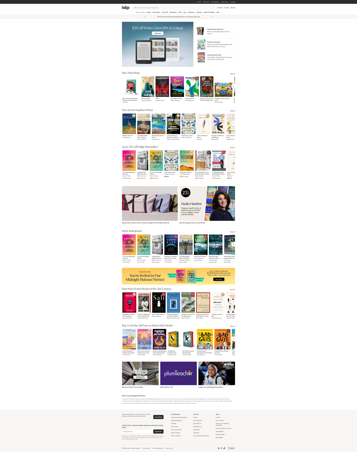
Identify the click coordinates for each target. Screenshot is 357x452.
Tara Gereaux (156, 139)
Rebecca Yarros (141, 176)
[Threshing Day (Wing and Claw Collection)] (142, 160)
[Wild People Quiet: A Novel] (158, 124)
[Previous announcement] (145, 17)
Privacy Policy (146, 448)
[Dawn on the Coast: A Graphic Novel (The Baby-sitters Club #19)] (144, 339)
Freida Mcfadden (146, 100)
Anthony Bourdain (143, 318)
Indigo (128, 448)
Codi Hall (125, 102)
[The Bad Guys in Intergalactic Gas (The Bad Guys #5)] (205, 339)
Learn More (158, 417)
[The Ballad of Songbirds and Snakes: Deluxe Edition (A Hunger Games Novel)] (174, 339)
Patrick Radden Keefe (173, 139)
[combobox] (174, 8)
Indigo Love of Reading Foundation (222, 424)
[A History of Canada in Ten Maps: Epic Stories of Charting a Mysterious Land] (188, 302)
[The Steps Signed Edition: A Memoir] (186, 244)
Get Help (173, 423)
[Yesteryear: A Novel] (187, 160)
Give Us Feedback (176, 430)
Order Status (224, 2)
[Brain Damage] (147, 86)
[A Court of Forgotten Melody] (156, 160)
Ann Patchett (126, 137)
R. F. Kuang (227, 260)
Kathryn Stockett (186, 137)
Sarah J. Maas (126, 176)
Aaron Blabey (201, 354)
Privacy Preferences (157, 448)
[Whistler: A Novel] (129, 124)
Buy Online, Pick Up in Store (201, 436)
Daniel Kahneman (216, 318)
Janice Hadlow (141, 139)
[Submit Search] (135, 8)
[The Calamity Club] (189, 124)
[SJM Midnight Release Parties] (178, 276)
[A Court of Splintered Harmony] (129, 160)
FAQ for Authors (175, 433)
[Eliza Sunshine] (192, 86)
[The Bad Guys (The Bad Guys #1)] (222, 339)
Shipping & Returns (176, 420)
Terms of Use (169, 448)
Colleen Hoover (160, 100)
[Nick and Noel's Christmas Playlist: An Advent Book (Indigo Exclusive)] (131, 86)
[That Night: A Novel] (177, 86)
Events (199, 2)
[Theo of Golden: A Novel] (203, 124)
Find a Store (174, 426)
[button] (140, 13)
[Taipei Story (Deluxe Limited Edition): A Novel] (231, 244)
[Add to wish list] (138, 95)
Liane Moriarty (213, 260)
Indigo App (196, 430)
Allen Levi (199, 139)
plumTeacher (197, 423)
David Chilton (216, 176)
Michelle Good (189, 100)
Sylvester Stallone (184, 260)
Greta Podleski (199, 176)
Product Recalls (220, 434)
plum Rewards (215, 2)
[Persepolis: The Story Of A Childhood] (129, 302)
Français (233, 2)
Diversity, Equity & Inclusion (223, 428)
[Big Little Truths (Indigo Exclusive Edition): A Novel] (215, 244)
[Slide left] (125, 44)
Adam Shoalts (185, 318)
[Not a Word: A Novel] (201, 244)
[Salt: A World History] (159, 302)
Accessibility (219, 437)
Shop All (232, 74)
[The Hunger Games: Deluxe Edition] (189, 339)
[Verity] (162, 86)
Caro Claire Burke (185, 174)
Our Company (220, 420)
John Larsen (168, 260)
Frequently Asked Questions (179, 417)
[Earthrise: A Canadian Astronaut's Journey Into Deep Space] (171, 244)
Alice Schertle (219, 102)
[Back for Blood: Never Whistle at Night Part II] (206, 86)
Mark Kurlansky (156, 316)
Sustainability (219, 431)
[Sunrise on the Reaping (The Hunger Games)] (159, 339)
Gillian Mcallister (175, 100)
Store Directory (197, 426)
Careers (218, 417)
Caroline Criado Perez (232, 318)
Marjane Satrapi (127, 318)
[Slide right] (190, 44)
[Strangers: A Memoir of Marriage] (218, 124)
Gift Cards (206, 2)
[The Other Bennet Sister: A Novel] (144, 124)
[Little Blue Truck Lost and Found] (223, 86)
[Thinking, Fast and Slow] (218, 302)
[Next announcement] (212, 17)
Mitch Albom (200, 318)
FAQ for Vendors (175, 436)
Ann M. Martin (126, 354)
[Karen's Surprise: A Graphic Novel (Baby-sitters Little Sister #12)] (129, 339)
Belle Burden (215, 139)
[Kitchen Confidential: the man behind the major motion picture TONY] (144, 302)
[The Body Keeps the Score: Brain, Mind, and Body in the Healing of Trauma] (173, 302)
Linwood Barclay (199, 258)
